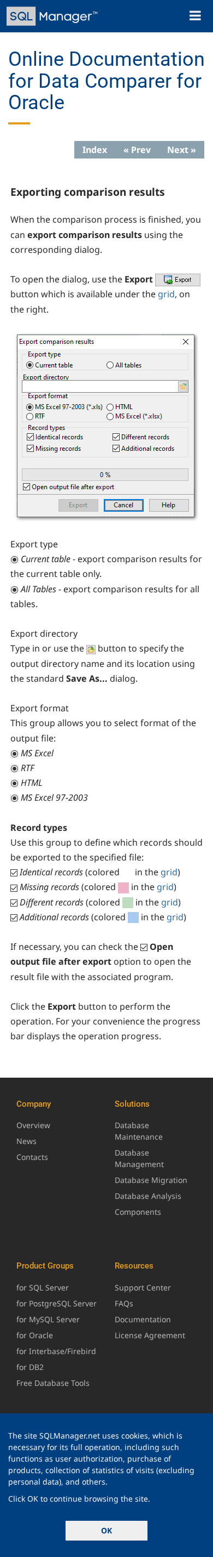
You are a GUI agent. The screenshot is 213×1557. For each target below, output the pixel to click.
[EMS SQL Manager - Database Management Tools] (53, 16)
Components (138, 1212)
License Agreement (150, 1335)
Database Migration (151, 1180)
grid (166, 294)
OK (106, 1530)
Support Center (143, 1287)
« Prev (137, 150)
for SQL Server (42, 1287)
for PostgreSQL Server (56, 1303)
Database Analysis (148, 1196)
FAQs (124, 1303)
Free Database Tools (53, 1383)
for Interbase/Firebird (56, 1351)
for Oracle (34, 1335)
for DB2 (30, 1367)
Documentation (143, 1319)
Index (94, 150)
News (26, 1141)
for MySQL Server (48, 1319)
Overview (33, 1125)
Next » (181, 150)
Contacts (32, 1157)
